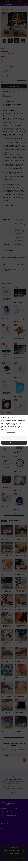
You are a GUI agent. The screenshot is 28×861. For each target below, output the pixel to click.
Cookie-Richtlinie (11, 432)
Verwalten (14, 437)
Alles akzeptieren (14, 442)
